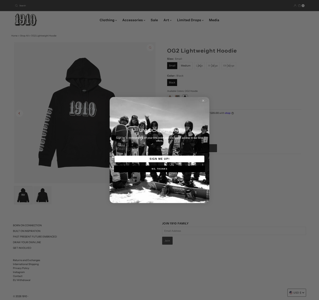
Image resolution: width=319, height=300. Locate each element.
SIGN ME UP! (160, 158)
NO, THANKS (159, 169)
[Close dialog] (203, 101)
